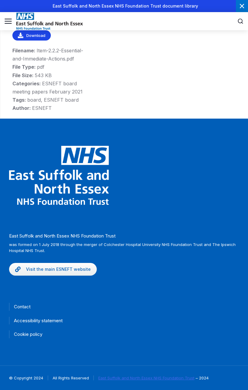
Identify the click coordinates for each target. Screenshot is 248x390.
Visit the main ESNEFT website (58, 269)
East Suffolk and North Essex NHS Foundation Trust (146, 377)
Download (35, 35)
